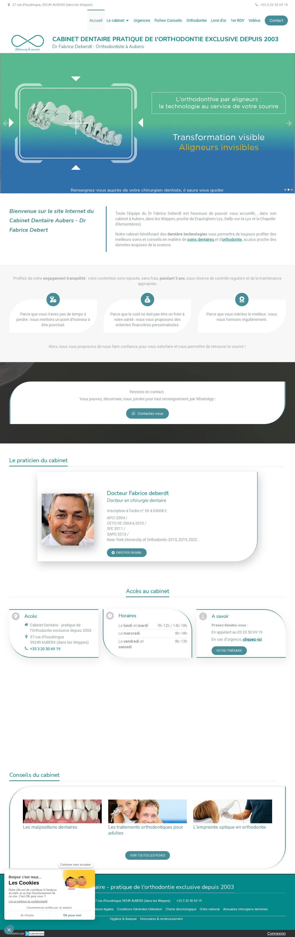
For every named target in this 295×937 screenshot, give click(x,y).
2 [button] (288, 190)
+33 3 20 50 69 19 (45, 649)
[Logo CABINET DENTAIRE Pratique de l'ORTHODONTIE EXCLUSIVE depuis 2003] (27, 49)
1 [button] (285, 190)
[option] (147, 123)
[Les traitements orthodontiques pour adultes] (147, 811)
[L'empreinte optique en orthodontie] (232, 811)
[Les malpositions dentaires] (62, 811)
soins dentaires (201, 239)
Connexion (276, 933)
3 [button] (292, 190)
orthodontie (232, 239)
